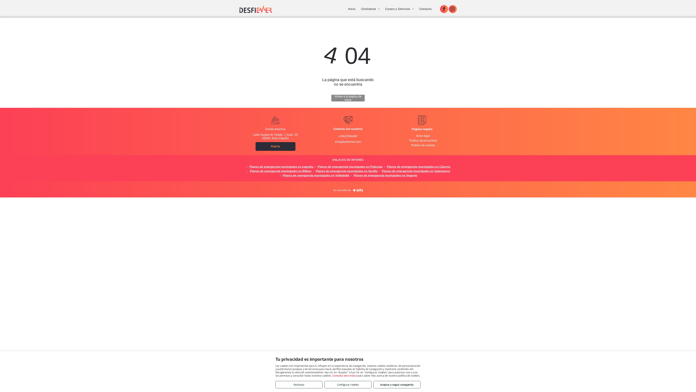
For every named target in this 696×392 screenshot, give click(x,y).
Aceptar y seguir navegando (396, 384)
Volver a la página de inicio (348, 98)
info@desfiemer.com (348, 142)
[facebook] (444, 9)
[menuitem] (351, 9)
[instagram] (453, 9)
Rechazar (299, 384)
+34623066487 (348, 136)
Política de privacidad (423, 140)
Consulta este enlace (344, 375)
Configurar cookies (348, 384)
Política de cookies (423, 145)
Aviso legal (423, 136)
